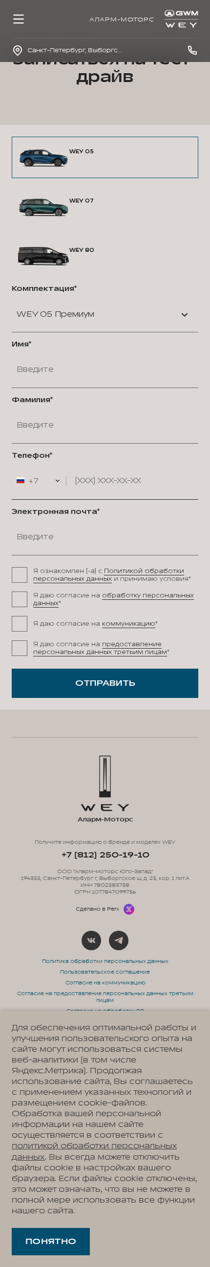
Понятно (50, 1241)
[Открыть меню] (18, 19)
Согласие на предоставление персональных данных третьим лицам (105, 997)
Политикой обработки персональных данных (108, 575)
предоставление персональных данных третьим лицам (100, 648)
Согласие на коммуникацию (105, 983)
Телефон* (32, 455)
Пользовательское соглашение (105, 972)
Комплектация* (44, 289)
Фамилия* (32, 400)
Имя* (21, 344)
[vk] (91, 940)
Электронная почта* (56, 512)
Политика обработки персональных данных (105, 961)
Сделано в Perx (97, 909)
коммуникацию (128, 624)
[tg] (118, 940)
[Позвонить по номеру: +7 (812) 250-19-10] (192, 50)
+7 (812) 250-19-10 (105, 855)
